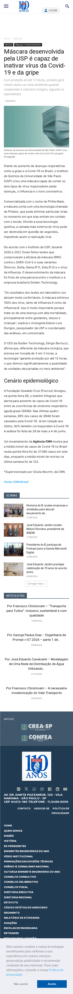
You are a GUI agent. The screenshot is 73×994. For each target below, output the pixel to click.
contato (24, 808)
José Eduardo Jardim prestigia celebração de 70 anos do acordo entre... (46, 568)
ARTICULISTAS (15, 595)
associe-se (41, 808)
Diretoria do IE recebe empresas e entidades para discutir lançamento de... (47, 509)
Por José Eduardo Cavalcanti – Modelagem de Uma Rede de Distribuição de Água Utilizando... (36, 663)
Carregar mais (35, 583)
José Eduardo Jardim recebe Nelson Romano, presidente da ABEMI (45, 529)
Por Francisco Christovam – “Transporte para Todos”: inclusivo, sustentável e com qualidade (36, 610)
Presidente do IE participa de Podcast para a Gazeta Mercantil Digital (46, 548)
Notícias (17, 38)
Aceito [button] (52, 983)
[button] (23, 975)
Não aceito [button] (21, 983)
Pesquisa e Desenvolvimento (28, 44)
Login (53, 10)
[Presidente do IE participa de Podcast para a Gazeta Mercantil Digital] (13, 549)
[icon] (18, 789)
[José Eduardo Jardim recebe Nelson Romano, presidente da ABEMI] (13, 530)
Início (7, 38)
